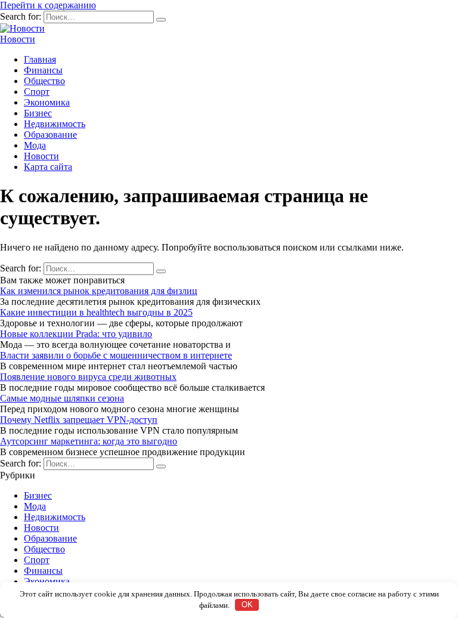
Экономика (47, 102)
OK (247, 604)
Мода (35, 145)
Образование (50, 134)
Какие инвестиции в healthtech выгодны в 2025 (96, 312)
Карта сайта (48, 167)
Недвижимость (54, 124)
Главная (40, 59)
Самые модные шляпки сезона (62, 398)
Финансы (43, 70)
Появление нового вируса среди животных (88, 377)
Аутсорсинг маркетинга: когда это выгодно (88, 441)
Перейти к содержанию (48, 5)
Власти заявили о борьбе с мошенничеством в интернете (116, 355)
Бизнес (38, 113)
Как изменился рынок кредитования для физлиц (98, 291)
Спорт (36, 91)
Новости (17, 39)
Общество (44, 81)
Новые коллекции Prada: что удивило (76, 334)
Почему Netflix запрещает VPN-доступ (78, 420)
